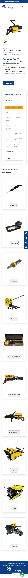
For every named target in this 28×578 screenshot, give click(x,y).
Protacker (14, 281)
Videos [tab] (8, 158)
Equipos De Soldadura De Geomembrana (12, 50)
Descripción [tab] (9, 100)
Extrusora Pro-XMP (14, 394)
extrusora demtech (15, 54)
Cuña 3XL (14, 470)
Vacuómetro (14, 243)
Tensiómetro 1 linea (14, 357)
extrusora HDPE (6, 56)
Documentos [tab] (10, 151)
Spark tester (14, 205)
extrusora (7, 54)
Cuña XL (14, 508)
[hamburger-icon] (23, 7)
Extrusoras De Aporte (8, 52)
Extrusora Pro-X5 (14, 432)
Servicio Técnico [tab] (10, 155)
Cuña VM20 (14, 546)
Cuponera (14, 319)
